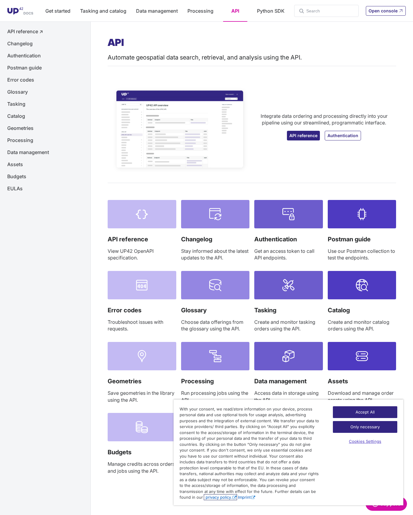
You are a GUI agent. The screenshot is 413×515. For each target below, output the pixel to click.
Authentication (24, 56)
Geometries (20, 128)
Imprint (244, 497)
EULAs (15, 188)
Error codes (20, 80)
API (235, 11)
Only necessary (365, 426)
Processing (200, 11)
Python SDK (271, 11)
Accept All (365, 412)
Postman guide (24, 68)
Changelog (20, 43)
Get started (57, 11)
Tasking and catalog (103, 11)
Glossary (17, 92)
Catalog (16, 116)
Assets (15, 164)
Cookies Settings (365, 441)
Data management (157, 11)
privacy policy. (218, 497)
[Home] (20, 10)
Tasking (16, 104)
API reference (25, 31)
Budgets (16, 176)
